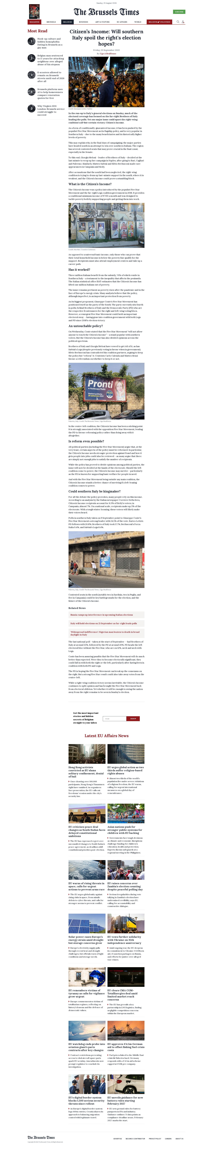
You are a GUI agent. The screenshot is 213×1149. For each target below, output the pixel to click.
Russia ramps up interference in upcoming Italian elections (102, 614)
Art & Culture (102, 22)
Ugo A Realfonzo (108, 53)
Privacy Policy (155, 1139)
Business (83, 22)
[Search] (178, 22)
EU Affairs (122, 22)
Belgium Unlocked (159, 22)
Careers (168, 1139)
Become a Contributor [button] (135, 1139)
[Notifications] (182, 22)
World (137, 22)
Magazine (34, 22)
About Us (179, 1139)
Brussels (51, 22)
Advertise (117, 1139)
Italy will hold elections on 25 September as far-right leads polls (104, 623)
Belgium (67, 22)
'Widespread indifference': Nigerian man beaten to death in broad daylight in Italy (105, 633)
